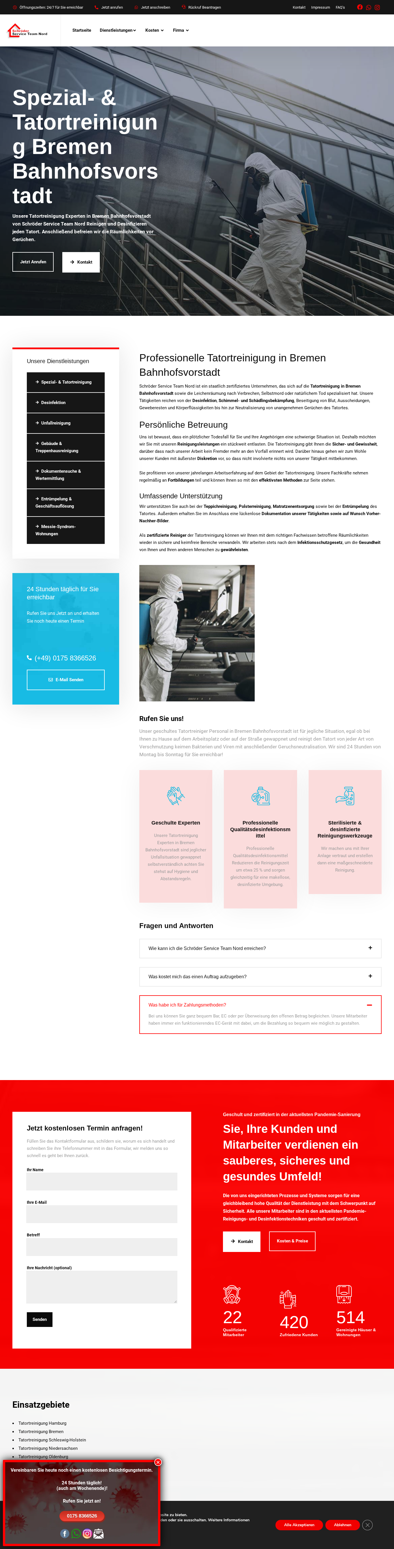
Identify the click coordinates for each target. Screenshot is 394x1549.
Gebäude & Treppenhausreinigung (56, 447)
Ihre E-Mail (37, 1202)
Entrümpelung (355, 506)
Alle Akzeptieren (299, 1525)
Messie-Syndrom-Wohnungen (55, 530)
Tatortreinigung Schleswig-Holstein (52, 1440)
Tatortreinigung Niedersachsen (48, 1448)
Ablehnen (342, 1525)
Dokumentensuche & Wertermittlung (58, 475)
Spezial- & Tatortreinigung (66, 382)
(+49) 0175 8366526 (65, 658)
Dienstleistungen (116, 30)
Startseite (81, 30)
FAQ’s (340, 7)
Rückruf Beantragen (204, 7)
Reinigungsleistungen (198, 444)
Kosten (152, 30)
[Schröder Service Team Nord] (27, 30)
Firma (178, 30)
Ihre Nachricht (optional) (49, 1268)
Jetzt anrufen (112, 7)
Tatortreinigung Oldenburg (43, 1456)
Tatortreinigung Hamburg (42, 1423)
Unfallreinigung (56, 423)
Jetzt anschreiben (155, 7)
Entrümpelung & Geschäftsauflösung (54, 502)
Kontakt (299, 7)
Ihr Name (35, 1169)
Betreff (33, 1235)
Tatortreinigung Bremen (40, 1431)
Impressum (320, 7)
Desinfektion (53, 402)
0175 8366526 (82, 1516)
